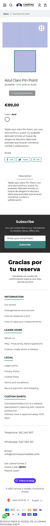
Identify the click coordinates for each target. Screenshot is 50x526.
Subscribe (25, 244)
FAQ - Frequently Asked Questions (23, 343)
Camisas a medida (22, 488)
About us (9, 338)
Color (10, 114)
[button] (10, 5)
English (35, 500)
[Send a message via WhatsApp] (4, 516)
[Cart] (44, 5)
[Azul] (7, 119)
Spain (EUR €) (19, 500)
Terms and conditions (16, 382)
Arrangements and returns (19, 310)
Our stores (10, 304)
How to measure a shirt (17, 316)
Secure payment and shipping (21, 388)
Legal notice (11, 365)
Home (6, 14)
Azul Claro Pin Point (21, 14)
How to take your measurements (22, 321)
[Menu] (5, 5)
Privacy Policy (11, 371)
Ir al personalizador (22, 93)
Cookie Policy (11, 377)
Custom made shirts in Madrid (21, 349)
